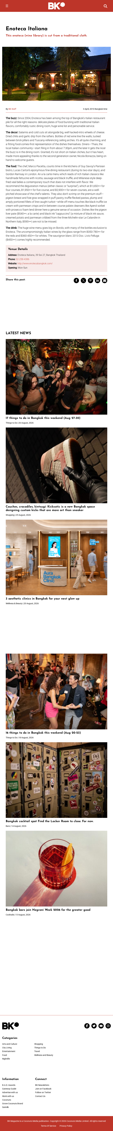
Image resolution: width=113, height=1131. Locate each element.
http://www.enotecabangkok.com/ (35, 263)
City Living (7, 1047)
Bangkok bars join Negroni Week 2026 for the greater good (48, 910)
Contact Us (40, 1096)
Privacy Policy (66, 1126)
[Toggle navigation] (7, 6)
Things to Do (40, 1047)
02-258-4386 (22, 259)
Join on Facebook (43, 1089)
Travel (37, 1051)
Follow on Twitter (43, 1092)
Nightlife (6, 1059)
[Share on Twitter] (83, 280)
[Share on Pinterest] (90, 280)
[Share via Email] (104, 280)
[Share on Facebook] (76, 280)
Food (4, 1055)
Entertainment (8, 1051)
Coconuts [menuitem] (6, 1100)
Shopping (38, 1044)
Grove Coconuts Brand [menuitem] (12, 1103)
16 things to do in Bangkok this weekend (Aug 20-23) (43, 732)
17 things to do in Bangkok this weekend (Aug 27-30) (43, 418)
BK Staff (12, 109)
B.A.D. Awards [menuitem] (8, 1085)
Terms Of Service (48, 1126)
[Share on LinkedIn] (97, 280)
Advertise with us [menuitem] (10, 1092)
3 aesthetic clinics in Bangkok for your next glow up (42, 598)
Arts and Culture (9, 1044)
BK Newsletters (42, 1085)
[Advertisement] (56, 308)
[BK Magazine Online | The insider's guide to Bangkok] (56, 5)
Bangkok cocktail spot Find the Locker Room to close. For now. (50, 821)
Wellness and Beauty (43, 1055)
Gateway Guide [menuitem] (9, 1089)
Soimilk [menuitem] (5, 1107)
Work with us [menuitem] (8, 1096)
